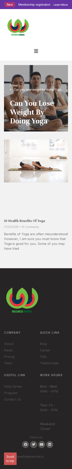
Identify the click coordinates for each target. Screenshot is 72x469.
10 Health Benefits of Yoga (24, 221)
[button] (36, 51)
